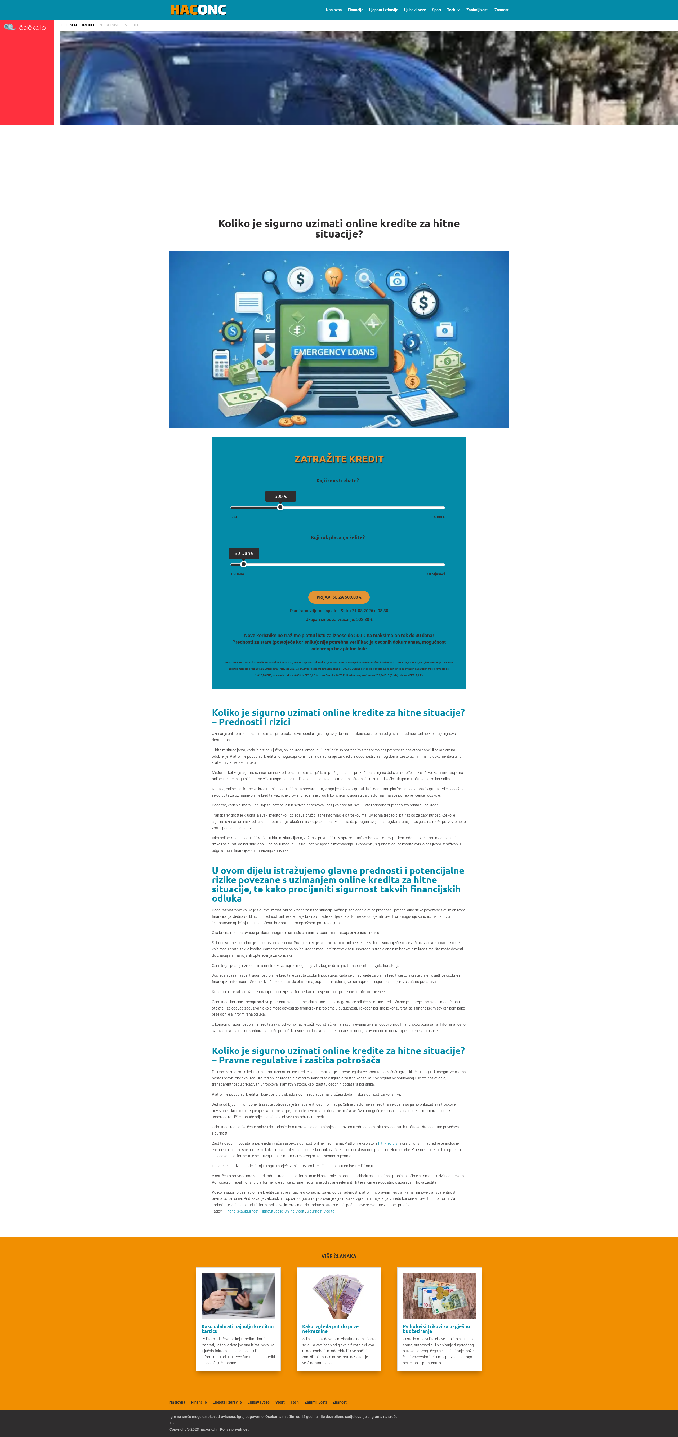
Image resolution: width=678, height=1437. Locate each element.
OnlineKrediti (294, 1211)
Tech (451, 10)
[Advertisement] (339, 167)
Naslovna (334, 10)
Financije (355, 10)
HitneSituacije (271, 1211)
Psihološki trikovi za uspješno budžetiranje (436, 1328)
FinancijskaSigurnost (241, 1211)
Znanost (501, 10)
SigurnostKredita (320, 1211)
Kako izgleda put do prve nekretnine (330, 1328)
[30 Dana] (243, 564)
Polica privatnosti (235, 1429)
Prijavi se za (339, 597)
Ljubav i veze (415, 10)
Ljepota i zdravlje (383, 10)
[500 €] (280, 507)
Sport (436, 10)
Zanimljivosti (477, 10)
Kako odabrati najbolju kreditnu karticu (238, 1328)
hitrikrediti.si (388, 1143)
